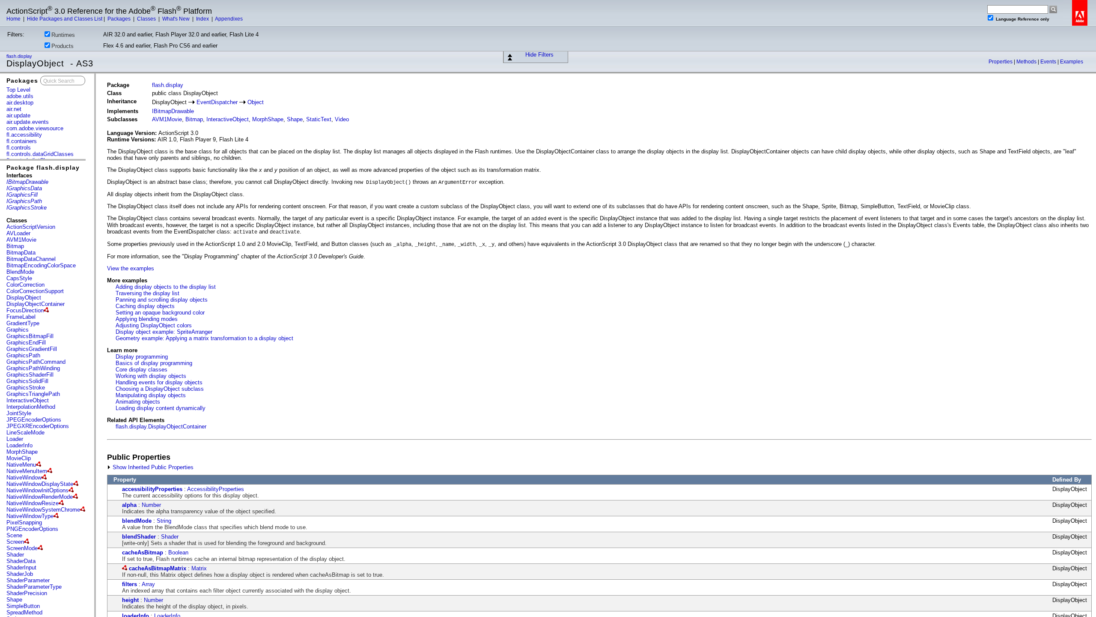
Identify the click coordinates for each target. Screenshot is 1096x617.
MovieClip (18, 458)
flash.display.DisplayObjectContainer (161, 426)
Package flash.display (43, 167)
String (164, 521)
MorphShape (22, 452)
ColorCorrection (25, 285)
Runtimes (63, 35)
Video (342, 119)
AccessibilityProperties (215, 489)
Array (148, 584)
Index (203, 19)
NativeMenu (21, 464)
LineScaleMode (25, 432)
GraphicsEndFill (26, 342)
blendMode (137, 521)
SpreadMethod (24, 612)
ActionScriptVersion (30, 227)
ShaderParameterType (34, 587)
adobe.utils (19, 96)
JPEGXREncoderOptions (37, 426)
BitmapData (21, 252)
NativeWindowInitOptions (37, 490)
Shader (15, 554)
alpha (129, 505)
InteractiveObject (27, 400)
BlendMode (20, 272)
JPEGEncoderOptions (33, 419)
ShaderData (21, 561)
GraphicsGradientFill (31, 349)
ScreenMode (22, 548)
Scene (14, 535)
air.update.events (27, 122)
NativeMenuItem (26, 471)
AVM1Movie (21, 240)
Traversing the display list (147, 293)
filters (129, 584)
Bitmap (15, 246)
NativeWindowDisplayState (39, 484)
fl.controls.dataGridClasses (40, 154)
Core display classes (141, 369)
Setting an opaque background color (160, 312)
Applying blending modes (147, 319)
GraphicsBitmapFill (30, 336)
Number (151, 505)
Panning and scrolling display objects (162, 300)
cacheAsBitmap (142, 552)
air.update (18, 115)
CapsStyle (19, 278)
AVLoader (18, 233)
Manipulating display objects (151, 395)
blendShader (139, 536)
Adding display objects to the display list (166, 287)
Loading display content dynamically (161, 408)
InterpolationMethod (30, 407)
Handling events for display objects (159, 382)
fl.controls (18, 147)
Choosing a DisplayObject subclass (160, 389)
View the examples (130, 268)
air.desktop (19, 102)
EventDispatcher (217, 102)
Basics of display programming (154, 363)
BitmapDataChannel (31, 259)
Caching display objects (145, 306)
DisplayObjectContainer (35, 304)
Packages (119, 19)
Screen (15, 542)
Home (14, 19)
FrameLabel (21, 317)
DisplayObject (23, 297)
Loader (14, 439)
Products (62, 46)
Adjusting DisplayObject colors (154, 325)
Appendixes (229, 19)
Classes (147, 19)
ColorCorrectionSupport (35, 291)
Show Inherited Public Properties (152, 467)
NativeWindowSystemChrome (43, 509)
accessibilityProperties (152, 489)
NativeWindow (24, 477)
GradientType (22, 323)
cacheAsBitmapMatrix (157, 568)
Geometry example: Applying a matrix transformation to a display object (204, 338)
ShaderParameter (28, 580)
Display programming (142, 356)
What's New (176, 19)
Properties (1001, 62)
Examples (1071, 62)
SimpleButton (23, 606)
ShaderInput (21, 567)
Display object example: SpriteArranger (164, 332)
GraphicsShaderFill (30, 374)
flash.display (19, 56)
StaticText (318, 119)
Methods (1027, 62)
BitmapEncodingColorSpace (41, 265)
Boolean (178, 552)
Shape (14, 599)
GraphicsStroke (25, 387)
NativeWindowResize (32, 503)
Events (1048, 62)
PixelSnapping (24, 522)
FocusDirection (25, 310)
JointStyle (18, 413)
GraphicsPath (23, 355)
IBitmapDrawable (173, 111)
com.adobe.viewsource (34, 128)
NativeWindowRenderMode (39, 497)
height (130, 600)
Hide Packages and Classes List (64, 19)
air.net (13, 109)
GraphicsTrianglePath (33, 394)
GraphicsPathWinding (33, 368)
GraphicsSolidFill (27, 381)
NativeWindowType (30, 516)
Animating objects (138, 401)
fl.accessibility (24, 135)
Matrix (199, 568)
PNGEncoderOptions (32, 529)
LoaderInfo (19, 445)
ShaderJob (19, 574)
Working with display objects (151, 376)
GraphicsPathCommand (36, 362)
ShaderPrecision (26, 593)
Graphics (17, 329)
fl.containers (21, 141)
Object (255, 102)
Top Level (18, 90)
